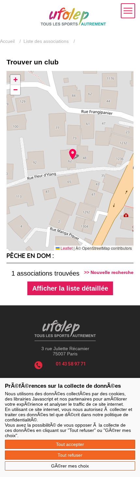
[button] (72, 154)
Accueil (7, 41)
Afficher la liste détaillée (70, 288)
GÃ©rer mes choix (70, 465)
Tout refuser (70, 455)
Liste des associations (46, 41)
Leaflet (66, 248)
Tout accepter (70, 444)
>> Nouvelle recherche (108, 272)
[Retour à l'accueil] (73, 23)
